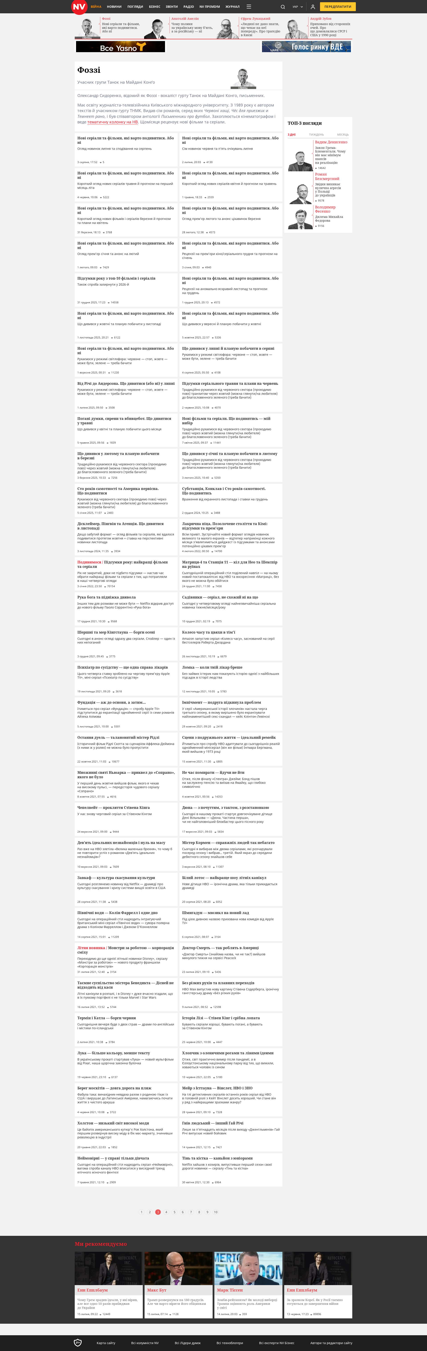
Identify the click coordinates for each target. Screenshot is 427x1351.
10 (216, 1212)
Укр (295, 7)
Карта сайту (106, 1343)
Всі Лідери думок (188, 1343)
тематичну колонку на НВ (112, 121)
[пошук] (283, 6)
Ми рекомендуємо (101, 1243)
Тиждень (316, 134)
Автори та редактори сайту (331, 1343)
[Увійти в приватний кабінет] (313, 6)
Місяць (343, 134)
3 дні (292, 134)
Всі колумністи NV (145, 1343)
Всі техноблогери (230, 1343)
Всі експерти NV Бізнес (276, 1343)
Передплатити (337, 6)
